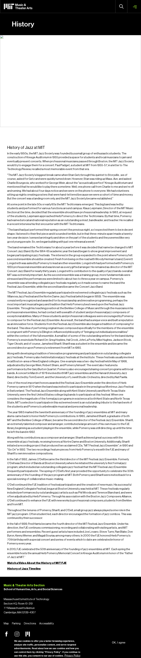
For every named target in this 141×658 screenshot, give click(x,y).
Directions (30, 623)
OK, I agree (118, 642)
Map (6, 623)
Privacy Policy (72, 655)
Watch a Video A (18, 563)
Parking (16, 623)
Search (121, 6)
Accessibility (46, 623)
